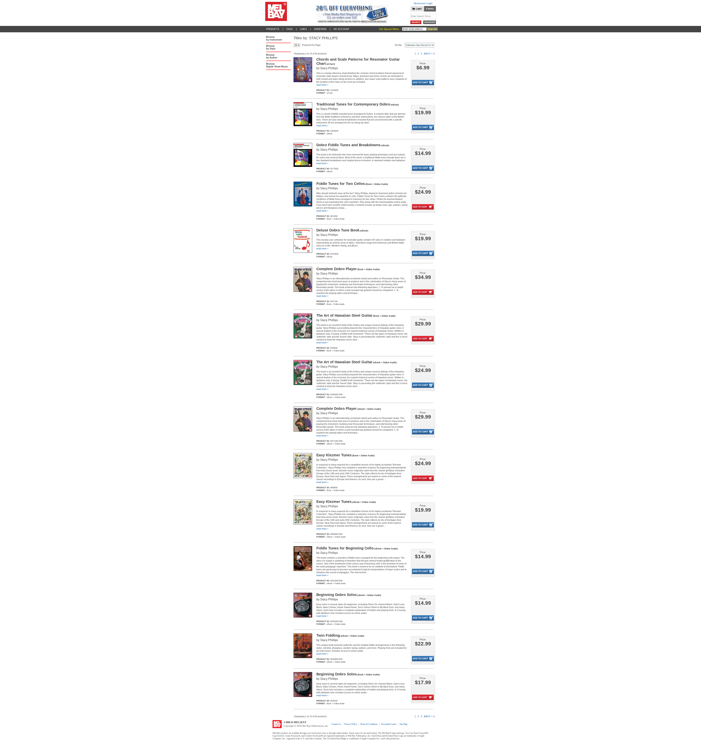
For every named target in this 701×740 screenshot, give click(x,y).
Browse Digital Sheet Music (277, 65)
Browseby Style (270, 47)
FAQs (289, 29)
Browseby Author (271, 56)
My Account (341, 29)
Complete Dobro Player (348, 269)
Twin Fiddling (340, 635)
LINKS (303, 29)
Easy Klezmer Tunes (345, 455)
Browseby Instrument (274, 38)
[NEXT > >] (429, 53)
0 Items (430, 8)
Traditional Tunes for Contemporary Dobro (357, 104)
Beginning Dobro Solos (348, 595)
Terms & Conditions (369, 724)
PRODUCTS (272, 29)
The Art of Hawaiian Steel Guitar (355, 315)
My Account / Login (423, 3)
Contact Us (336, 724)
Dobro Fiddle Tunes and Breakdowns (352, 145)
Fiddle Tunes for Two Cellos (352, 184)
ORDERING (320, 29)
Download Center (388, 724)
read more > (322, 85)
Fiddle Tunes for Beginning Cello (357, 548)
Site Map (403, 724)
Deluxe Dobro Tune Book (342, 230)
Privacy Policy (350, 724)
